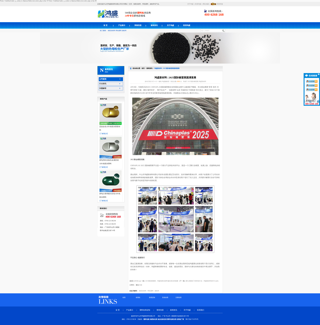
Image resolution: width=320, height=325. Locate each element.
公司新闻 (102, 79)
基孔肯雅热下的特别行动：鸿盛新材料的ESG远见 (202, 281)
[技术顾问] (312, 81)
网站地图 (206, 4)
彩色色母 (165, 297)
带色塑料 (119, 30)
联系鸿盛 (198, 4)
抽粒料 (124, 30)
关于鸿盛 (190, 4)
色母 (124, 297)
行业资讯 (102, 84)
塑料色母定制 (145, 310)
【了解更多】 (104, 134)
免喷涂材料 (111, 30)
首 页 (106, 25)
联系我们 (200, 310)
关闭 (136, 281)
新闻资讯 (154, 25)
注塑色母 (179, 297)
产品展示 (121, 25)
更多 (140, 285)
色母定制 (152, 297)
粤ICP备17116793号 (192, 319)
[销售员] (312, 89)
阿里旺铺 (220, 4)
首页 (143, 68)
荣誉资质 (138, 25)
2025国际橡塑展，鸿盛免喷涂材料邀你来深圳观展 (161, 281)
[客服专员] (312, 85)
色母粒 (138, 297)
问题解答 (102, 88)
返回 (131, 281)
